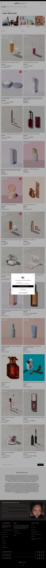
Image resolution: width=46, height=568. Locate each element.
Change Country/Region (23, 292)
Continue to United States (23, 286)
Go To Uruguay (23, 289)
